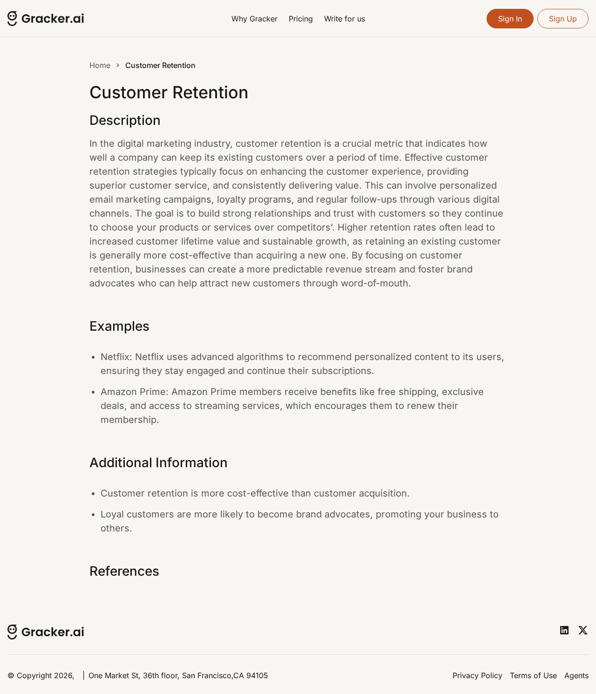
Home (99, 65)
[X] (583, 630)
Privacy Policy (477, 675)
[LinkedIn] (564, 630)
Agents (576, 675)
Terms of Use (533, 675)
